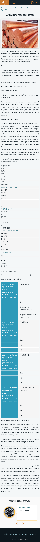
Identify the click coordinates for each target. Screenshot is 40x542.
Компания (13, 534)
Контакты (33, 534)
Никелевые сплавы (24, 507)
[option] (20, 513)
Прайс (6, 534)
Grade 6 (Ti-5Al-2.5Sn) (9, 187)
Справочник (23, 534)
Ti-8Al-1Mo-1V (6, 209)
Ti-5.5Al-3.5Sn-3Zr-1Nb (9, 252)
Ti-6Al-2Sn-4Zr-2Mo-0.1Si (10, 231)
